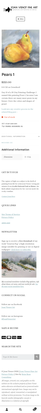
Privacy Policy (8, 217)
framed (8, 126)
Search (20, 409)
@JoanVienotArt (9, 319)
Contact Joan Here (8, 196)
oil (22, 126)
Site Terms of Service (11, 214)
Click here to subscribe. (21, 250)
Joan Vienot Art (8, 307)
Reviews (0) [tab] (7, 143)
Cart (31, 408)
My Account (7, 409)
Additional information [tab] (13, 136)
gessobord (16, 126)
